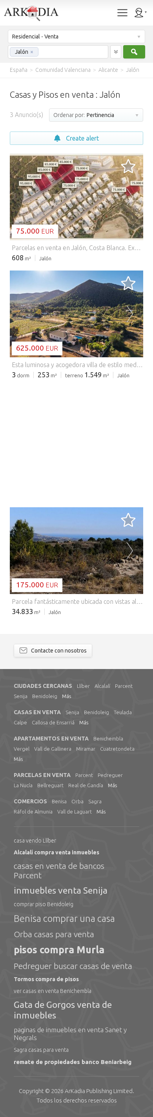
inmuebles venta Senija (60, 890)
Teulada (123, 712)
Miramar (85, 748)
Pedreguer (110, 775)
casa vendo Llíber (35, 840)
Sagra (95, 801)
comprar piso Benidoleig (43, 904)
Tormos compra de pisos (46, 979)
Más (66, 696)
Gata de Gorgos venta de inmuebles (63, 1010)
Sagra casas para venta (41, 1050)
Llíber (83, 686)
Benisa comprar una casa (64, 918)
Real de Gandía (85, 785)
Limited (99, 1091)
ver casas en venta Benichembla (52, 991)
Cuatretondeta (117, 748)
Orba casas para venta (54, 934)
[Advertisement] (76, 442)
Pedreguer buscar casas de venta (73, 966)
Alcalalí (102, 686)
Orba (77, 801)
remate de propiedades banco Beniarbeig (72, 1061)
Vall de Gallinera (52, 748)
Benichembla (108, 738)
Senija (20, 696)
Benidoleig (44, 696)
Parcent (124, 686)
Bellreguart (50, 785)
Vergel (21, 748)
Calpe (20, 722)
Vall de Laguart (74, 811)
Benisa (59, 801)
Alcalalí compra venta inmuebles (56, 852)
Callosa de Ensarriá (53, 722)
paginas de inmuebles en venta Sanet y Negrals (70, 1033)
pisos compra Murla (59, 949)
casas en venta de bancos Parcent (59, 870)
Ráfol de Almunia (33, 811)
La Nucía (23, 785)
